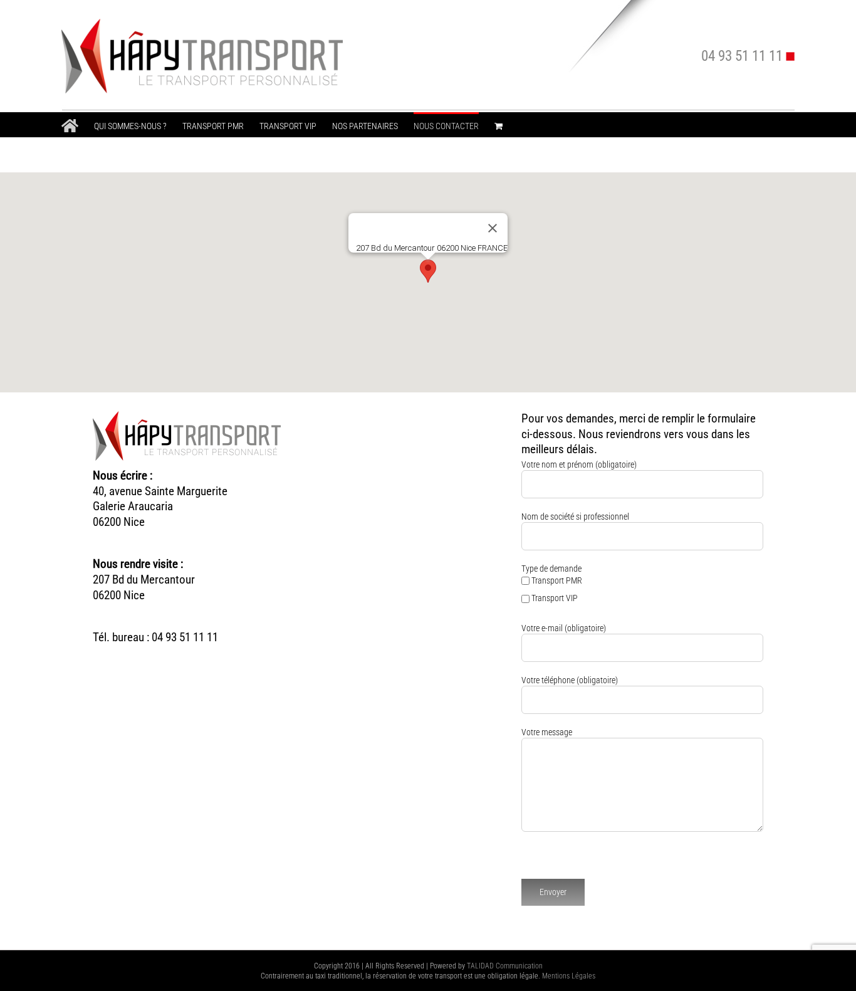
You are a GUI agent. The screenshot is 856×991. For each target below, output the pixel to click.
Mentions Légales (568, 976)
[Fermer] (493, 228)
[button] (428, 271)
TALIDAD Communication (505, 966)
